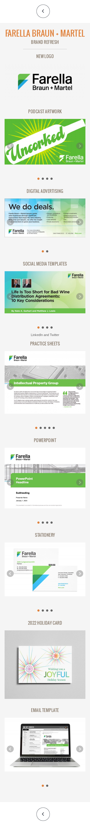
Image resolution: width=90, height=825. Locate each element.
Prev (10, 145)
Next (79, 145)
